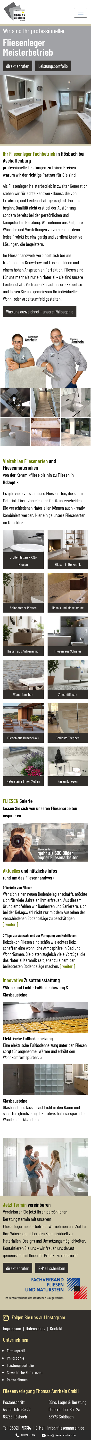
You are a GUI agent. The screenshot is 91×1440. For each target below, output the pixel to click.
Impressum (12, 1328)
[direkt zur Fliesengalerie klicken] (45, 841)
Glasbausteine (15, 1101)
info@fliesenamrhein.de (61, 1435)
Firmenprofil (16, 1350)
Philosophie (15, 1358)
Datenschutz (35, 1328)
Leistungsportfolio (53, 66)
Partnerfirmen (17, 1379)
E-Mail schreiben (51, 1268)
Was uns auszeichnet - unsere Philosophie (39, 311)
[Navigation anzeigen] (80, 13)
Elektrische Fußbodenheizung (28, 1038)
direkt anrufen (17, 66)
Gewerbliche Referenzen (24, 1372)
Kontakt (56, 1328)
